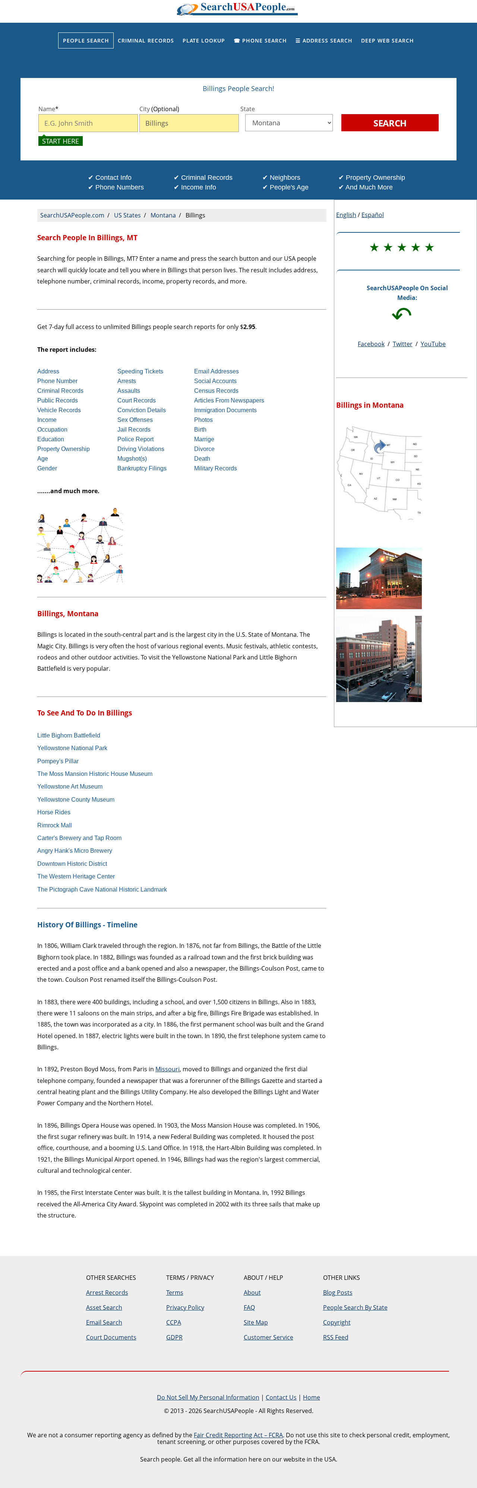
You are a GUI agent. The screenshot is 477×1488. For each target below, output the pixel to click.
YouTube (433, 344)
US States (127, 215)
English (346, 215)
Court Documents (111, 1337)
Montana (163, 215)
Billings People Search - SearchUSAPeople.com (238, 11)
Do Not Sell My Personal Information (208, 1397)
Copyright (337, 1322)
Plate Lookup (204, 40)
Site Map (256, 1322)
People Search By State (355, 1307)
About (252, 1292)
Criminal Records (146, 40)
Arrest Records (107, 1292)
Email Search (104, 1322)
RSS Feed (335, 1337)
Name (48, 109)
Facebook (371, 344)
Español (372, 215)
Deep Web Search (387, 40)
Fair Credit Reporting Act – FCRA (238, 1435)
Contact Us (281, 1397)
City (159, 109)
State (247, 109)
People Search (86, 40)
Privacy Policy (185, 1307)
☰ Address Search (324, 40)
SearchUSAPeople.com (72, 215)
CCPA (173, 1322)
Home (311, 1397)
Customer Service (268, 1337)
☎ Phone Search (260, 40)
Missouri (167, 1069)
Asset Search (104, 1307)
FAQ (249, 1307)
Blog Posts (338, 1292)
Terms (174, 1292)
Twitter (403, 344)
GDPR (174, 1337)
